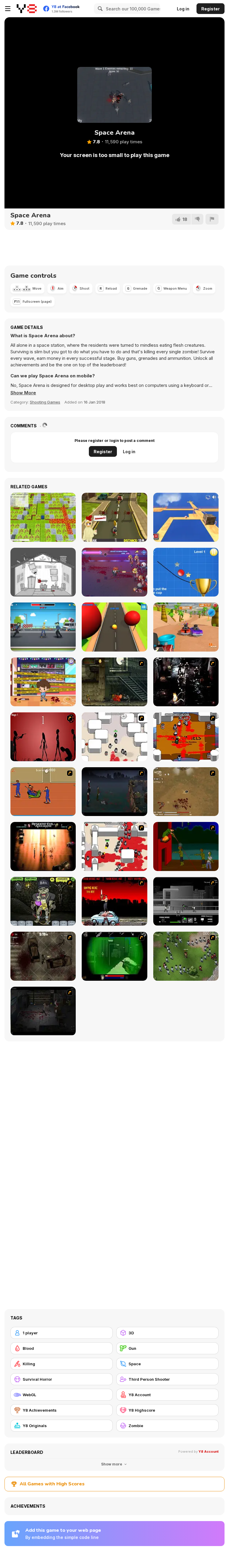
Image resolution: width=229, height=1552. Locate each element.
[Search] (99, 8)
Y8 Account (209, 1451)
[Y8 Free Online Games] (27, 8)
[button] (23, 393)
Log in (183, 8)
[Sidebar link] (8, 9)
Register (210, 8)
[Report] (212, 219)
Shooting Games (45, 402)
